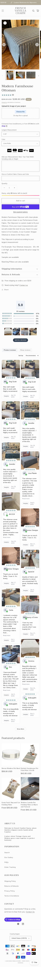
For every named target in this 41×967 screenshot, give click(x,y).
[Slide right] (37, 44)
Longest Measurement (9, 130)
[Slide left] (4, 44)
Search (7, 852)
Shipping (4, 102)
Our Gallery (8, 857)
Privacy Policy (9, 891)
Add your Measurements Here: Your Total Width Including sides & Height (18, 158)
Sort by (20, 355)
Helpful (6, 396)
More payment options (20, 212)
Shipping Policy (10, 881)
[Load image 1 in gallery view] (10, 75)
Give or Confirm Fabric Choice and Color (15, 174)
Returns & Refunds (11, 886)
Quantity (4, 183)
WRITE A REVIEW (20, 340)
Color (3, 139)
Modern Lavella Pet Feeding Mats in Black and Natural (29, 805)
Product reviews (10, 350)
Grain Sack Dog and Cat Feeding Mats (11, 804)
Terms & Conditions (11, 896)
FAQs (6, 862)
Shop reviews (25, 350)
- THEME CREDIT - (25, 961)
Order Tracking (10, 867)
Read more (6, 537)
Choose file (20, 112)
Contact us (23, 285)
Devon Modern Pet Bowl (11, 768)
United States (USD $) (19, 938)
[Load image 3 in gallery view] (31, 75)
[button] (2, 10)
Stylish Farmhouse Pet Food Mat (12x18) (29, 769)
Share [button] (6, 289)
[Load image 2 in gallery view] (20, 75)
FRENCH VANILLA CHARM (14, 961)
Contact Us (30, 912)
